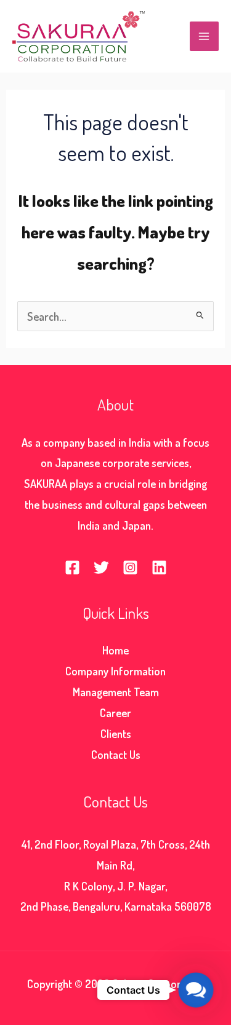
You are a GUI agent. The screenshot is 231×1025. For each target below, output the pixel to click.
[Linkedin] (159, 567)
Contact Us (115, 754)
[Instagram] (130, 567)
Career (115, 712)
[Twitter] (101, 567)
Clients (115, 733)
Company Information (115, 671)
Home (115, 650)
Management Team (116, 692)
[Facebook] (72, 567)
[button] (195, 990)
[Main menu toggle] (204, 36)
